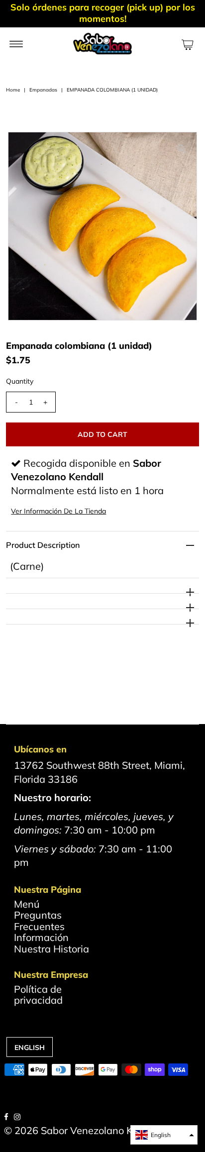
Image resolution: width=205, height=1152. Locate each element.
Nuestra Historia (51, 949)
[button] (164, 1135)
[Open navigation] (16, 43)
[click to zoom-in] (181, 148)
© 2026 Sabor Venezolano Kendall (82, 1130)
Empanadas (43, 90)
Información (41, 937)
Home (13, 90)
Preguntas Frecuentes (39, 920)
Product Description (43, 545)
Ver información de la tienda (58, 511)
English (29, 1047)
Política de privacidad (38, 994)
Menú (27, 904)
